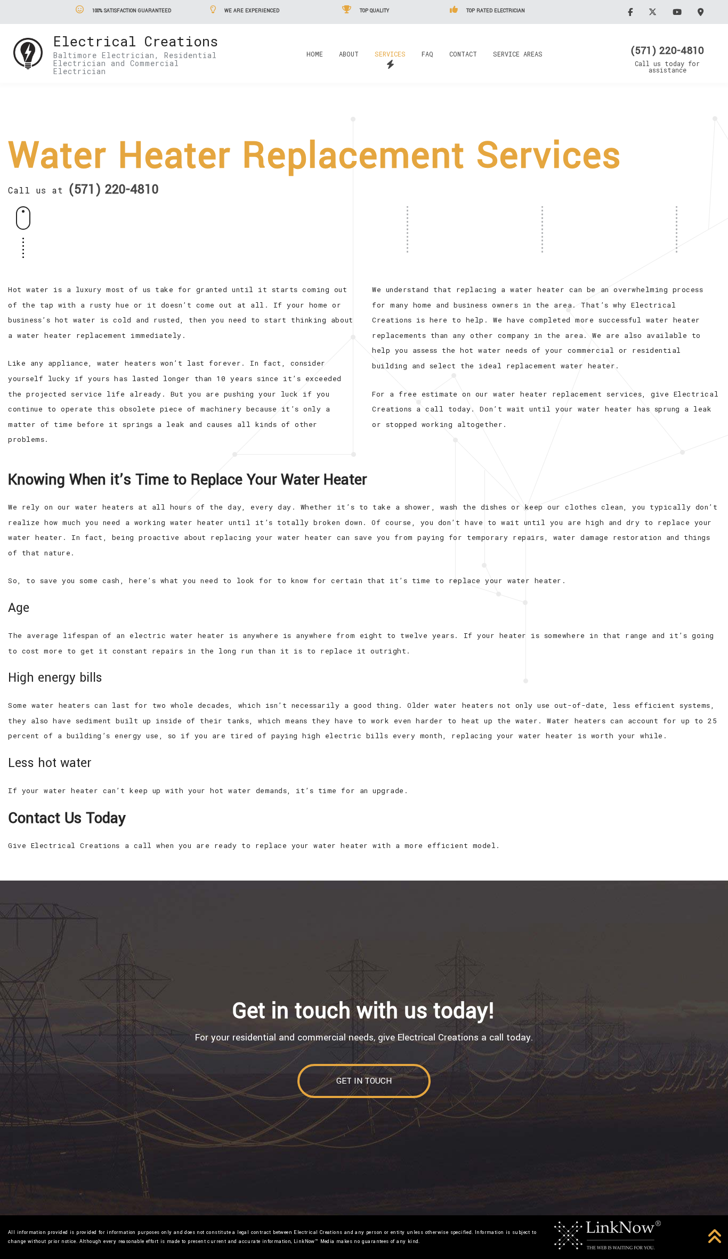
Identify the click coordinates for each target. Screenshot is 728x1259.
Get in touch (364, 1081)
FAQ (427, 54)
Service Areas (518, 54)
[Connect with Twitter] (654, 11)
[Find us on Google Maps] (702, 11)
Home (314, 54)
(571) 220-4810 (667, 50)
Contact (463, 54)
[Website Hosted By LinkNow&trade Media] (607, 1233)
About (349, 54)
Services (390, 54)
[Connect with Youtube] (679, 11)
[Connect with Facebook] (632, 11)
